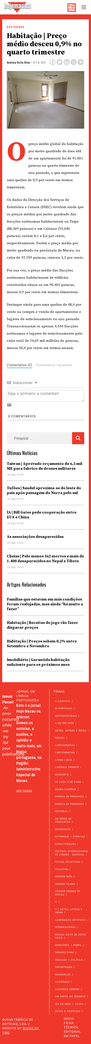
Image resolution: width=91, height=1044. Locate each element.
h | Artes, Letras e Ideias (68, 911)
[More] (81, 62)
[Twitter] (60, 62)
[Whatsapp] (74, 62)
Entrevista (63, 829)
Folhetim (61, 869)
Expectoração (65, 844)
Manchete (62, 945)
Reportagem (63, 967)
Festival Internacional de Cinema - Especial (72, 853)
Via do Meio (63, 1004)
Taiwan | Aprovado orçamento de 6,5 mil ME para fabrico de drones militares (44, 466)
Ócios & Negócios (68, 1011)
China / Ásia (63, 760)
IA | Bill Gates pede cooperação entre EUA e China (41, 515)
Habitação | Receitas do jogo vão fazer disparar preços (42, 625)
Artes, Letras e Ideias (70, 730)
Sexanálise (63, 974)
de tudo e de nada (68, 781)
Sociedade (16, 27)
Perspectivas (64, 952)
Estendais (62, 836)
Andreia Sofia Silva (18, 63)
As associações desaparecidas (35, 536)
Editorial (61, 811)
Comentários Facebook (54, 365)
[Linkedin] (67, 62)
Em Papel (72, 1036)
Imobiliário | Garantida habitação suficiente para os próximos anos (38, 662)
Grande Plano (65, 884)
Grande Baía (63, 876)
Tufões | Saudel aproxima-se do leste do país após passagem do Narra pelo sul (44, 490)
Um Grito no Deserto (70, 996)
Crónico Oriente (67, 767)
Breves (60, 737)
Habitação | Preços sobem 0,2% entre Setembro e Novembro (42, 643)
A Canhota (62, 701)
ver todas (24, 790)
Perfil (77, 945)
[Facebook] (53, 62)
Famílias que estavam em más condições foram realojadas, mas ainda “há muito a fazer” (45, 604)
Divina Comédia (65, 789)
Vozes (79, 1004)
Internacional (65, 927)
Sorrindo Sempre (67, 989)
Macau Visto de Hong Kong (70, 936)
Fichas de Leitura (67, 861)
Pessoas (61, 959)
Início (69, 1018)
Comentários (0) (19, 365)
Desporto (62, 774)
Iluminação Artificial (70, 919)
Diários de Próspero (69, 796)
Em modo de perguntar (63, 820)
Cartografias (65, 745)
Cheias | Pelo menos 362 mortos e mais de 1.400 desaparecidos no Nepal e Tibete (45, 558)
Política (77, 959)
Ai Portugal (64, 708)
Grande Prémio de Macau (67, 893)
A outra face (64, 723)
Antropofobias (66, 715)
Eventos (79, 836)
